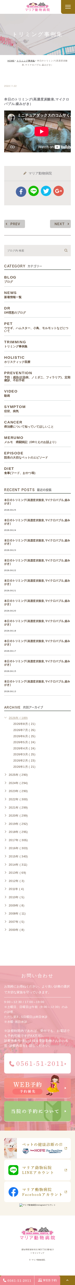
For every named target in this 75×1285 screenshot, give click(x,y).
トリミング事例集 (26, 61)
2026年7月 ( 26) (24, 730)
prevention (37, 376)
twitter (46, 191)
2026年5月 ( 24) (24, 742)
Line (33, 191)
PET (36, 327)
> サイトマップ (37, 1253)
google (58, 191)
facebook (21, 192)
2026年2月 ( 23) (24, 760)
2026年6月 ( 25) (24, 736)
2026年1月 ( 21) (24, 766)
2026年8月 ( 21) (24, 723)
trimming (17, 77)
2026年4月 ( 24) (24, 748)
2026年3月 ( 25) (24, 754)
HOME (11, 61)
